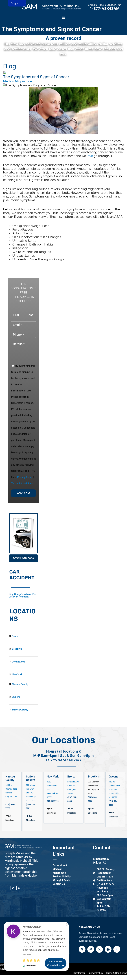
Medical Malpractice (17, 81)
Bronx (15, 636)
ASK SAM (23, 493)
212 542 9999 (53, 801)
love (90, 156)
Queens (15, 696)
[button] (63, 17)
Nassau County (19, 684)
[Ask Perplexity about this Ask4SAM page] (90, 949)
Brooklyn (16, 648)
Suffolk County (19, 709)
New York (16, 674)
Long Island (18, 661)
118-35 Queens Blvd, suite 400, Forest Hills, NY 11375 (114, 789)
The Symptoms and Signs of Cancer (52, 29)
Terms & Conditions (22, 483)
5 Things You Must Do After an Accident (22, 595)
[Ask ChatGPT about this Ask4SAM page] (82, 949)
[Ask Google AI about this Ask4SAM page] (116, 949)
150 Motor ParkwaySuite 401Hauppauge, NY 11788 (31, 793)
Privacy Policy (25, 477)
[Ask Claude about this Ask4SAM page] (108, 949)
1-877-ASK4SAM (105, 8)
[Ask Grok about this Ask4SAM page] (99, 949)
